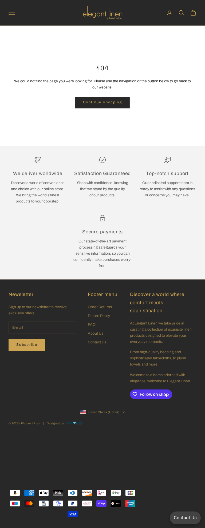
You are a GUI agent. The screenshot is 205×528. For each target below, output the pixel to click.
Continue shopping (102, 102)
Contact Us (97, 342)
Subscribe (26, 345)
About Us (95, 333)
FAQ (92, 325)
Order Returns (100, 307)
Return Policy (99, 316)
